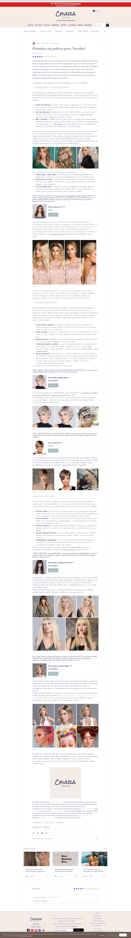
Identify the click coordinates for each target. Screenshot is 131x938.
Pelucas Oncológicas (73, 3)
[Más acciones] (97, 43)
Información (70, 31)
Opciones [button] (102, 935)
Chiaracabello (37, 822)
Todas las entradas (30, 31)
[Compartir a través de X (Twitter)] (38, 833)
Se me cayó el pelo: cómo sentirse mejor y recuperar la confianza (35, 870)
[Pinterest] (43, 930)
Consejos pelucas (48, 822)
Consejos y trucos (46, 31)
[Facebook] (39, 930)
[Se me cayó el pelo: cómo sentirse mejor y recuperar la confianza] (36, 859)
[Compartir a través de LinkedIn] (42, 833)
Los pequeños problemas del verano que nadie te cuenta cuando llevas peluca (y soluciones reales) (64, 870)
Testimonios (58, 31)
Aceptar (123, 935)
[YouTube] (36, 930)
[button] (105, 31)
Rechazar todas (112, 935)
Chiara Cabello (82, 31)
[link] (107, 25)
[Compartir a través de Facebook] (33, 833)
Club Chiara (74, 926)
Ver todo (105, 848)
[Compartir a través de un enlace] (46, 833)
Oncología (95, 31)
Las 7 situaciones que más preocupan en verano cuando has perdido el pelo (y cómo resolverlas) (93, 870)
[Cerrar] (129, 935)
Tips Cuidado (59, 822)
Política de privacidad (25, 936)
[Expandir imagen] (43, 157)
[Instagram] (32, 930)
